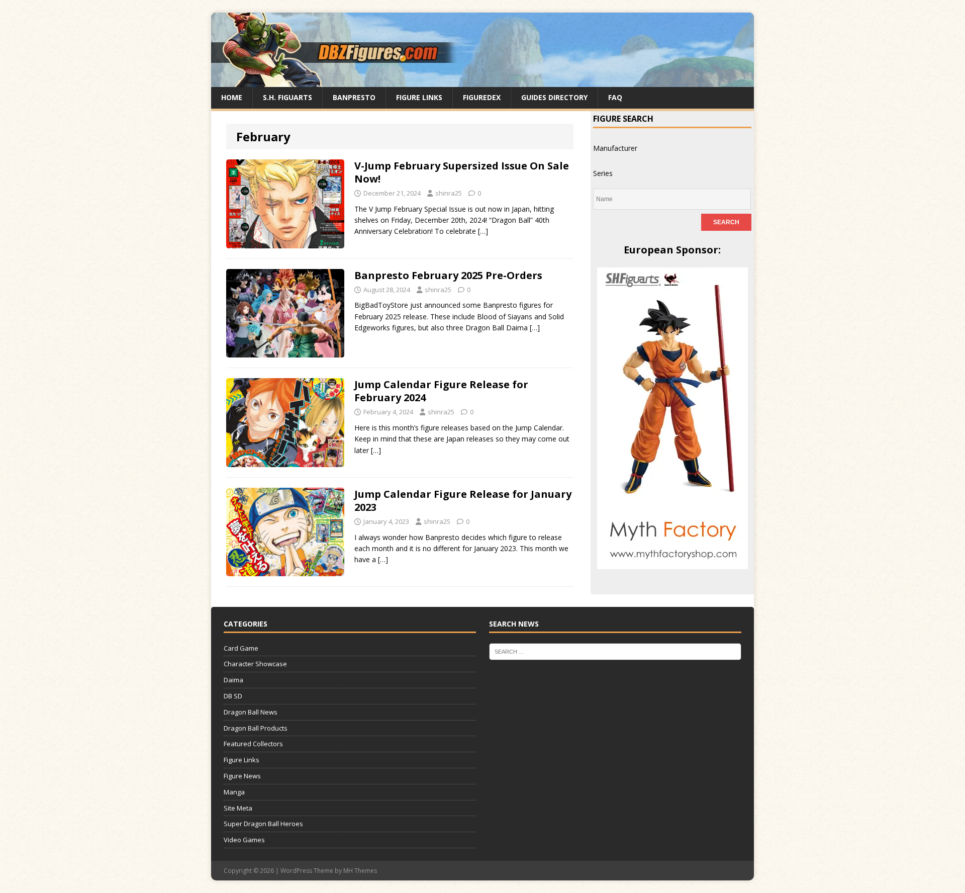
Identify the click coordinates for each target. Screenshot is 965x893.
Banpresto (354, 97)
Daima (233, 679)
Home (231, 97)
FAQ (615, 97)
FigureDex (482, 97)
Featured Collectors (253, 743)
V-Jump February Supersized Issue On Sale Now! (461, 172)
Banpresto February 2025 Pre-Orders (448, 275)
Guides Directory (554, 97)
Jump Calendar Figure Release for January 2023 (462, 500)
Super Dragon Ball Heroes (263, 823)
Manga (234, 791)
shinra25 (448, 193)
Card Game (241, 648)
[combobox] (615, 148)
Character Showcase (255, 663)
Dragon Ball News (250, 712)
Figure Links (419, 97)
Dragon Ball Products (255, 728)
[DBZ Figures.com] (482, 81)
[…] (483, 231)
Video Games (244, 839)
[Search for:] (615, 650)
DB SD (233, 695)
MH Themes (360, 870)
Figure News (242, 775)
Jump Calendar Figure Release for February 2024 (441, 391)
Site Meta (238, 808)
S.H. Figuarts (287, 97)
